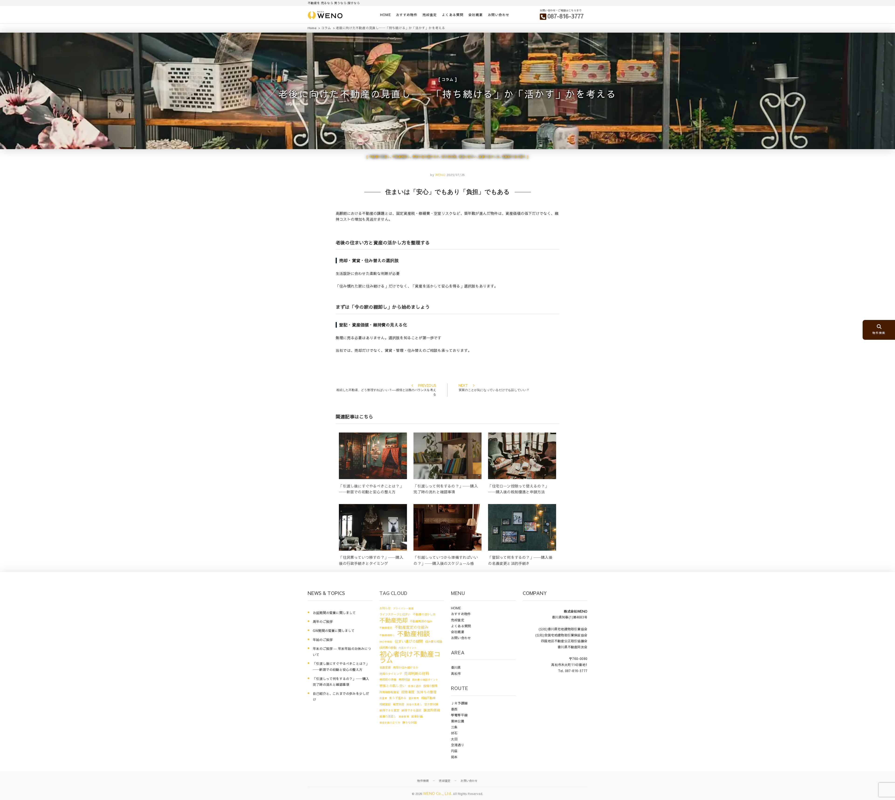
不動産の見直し (379, 156)
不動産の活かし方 (424, 614)
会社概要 (475, 15)
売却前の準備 (387, 679)
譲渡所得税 (431, 710)
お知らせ (385, 608)
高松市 (456, 673)
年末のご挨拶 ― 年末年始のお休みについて (342, 651)
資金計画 (417, 716)
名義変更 (385, 667)
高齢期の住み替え (514, 156)
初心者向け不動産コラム (410, 657)
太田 (454, 739)
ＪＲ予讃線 (459, 703)
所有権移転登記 (389, 692)
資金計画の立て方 (389, 722)
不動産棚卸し (401, 156)
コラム (447, 79)
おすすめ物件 (406, 15)
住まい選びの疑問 (409, 641)
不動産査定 (385, 627)
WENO (439, 175)
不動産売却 (393, 620)
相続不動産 (428, 698)
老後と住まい (468, 156)
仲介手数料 (385, 641)
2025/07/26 (456, 175)
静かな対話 (409, 722)
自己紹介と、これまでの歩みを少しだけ (341, 696)
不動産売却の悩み (421, 621)
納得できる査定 (389, 710)
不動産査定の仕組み (412, 627)
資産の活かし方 (489, 156)
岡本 (454, 757)
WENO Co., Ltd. (437, 793)
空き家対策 (448, 156)
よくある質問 (452, 15)
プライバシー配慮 (403, 608)
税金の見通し (414, 704)
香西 (454, 709)
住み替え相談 (433, 641)
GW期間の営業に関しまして (334, 630)
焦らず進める (397, 698)
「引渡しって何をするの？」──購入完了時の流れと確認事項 (341, 681)
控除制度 (408, 692)
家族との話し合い (392, 685)
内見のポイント (408, 647)
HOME (385, 15)
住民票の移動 (387, 647)
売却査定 (430, 15)
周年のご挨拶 (323, 621)
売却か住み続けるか (426, 156)
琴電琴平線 (459, 715)
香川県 (456, 667)
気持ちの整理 (427, 692)
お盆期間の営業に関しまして (334, 612)
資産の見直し (387, 716)
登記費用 (414, 698)
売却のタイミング (390, 674)
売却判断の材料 (416, 673)
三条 (454, 727)
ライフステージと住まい (395, 614)
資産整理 (404, 716)
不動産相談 (413, 634)
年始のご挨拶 (323, 639)
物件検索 (423, 781)
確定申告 (398, 704)
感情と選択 (414, 686)
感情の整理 (430, 686)
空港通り (457, 744)
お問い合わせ (498, 15)
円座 (454, 750)
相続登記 (385, 704)
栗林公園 (457, 721)
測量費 (383, 698)
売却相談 (404, 679)
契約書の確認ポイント (425, 679)
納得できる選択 (411, 710)
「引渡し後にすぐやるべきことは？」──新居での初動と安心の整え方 (341, 666)
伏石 (454, 733)
